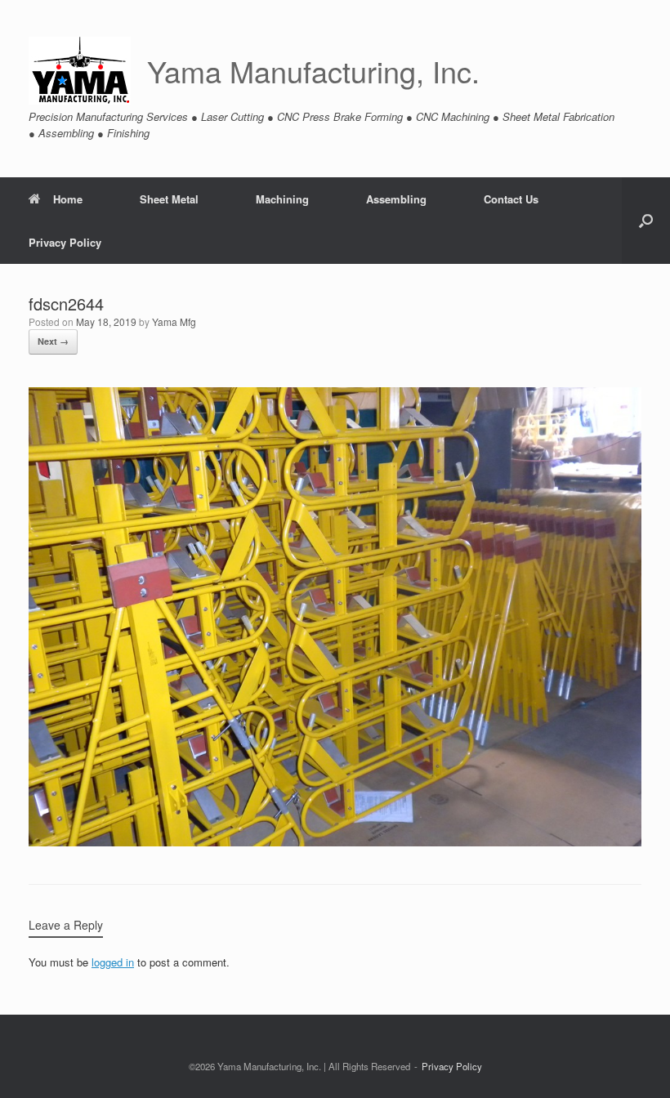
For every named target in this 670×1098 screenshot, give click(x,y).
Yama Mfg (174, 321)
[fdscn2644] (335, 842)
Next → (53, 341)
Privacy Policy (65, 242)
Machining (282, 199)
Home (68, 199)
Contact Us (511, 199)
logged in (113, 962)
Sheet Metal (169, 199)
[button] (646, 220)
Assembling (396, 199)
